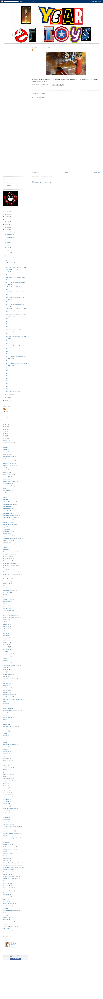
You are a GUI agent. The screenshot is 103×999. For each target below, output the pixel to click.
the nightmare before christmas (11, 878)
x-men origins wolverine (9, 926)
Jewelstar (5, 658)
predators (5, 765)
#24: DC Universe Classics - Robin (15, 292)
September (10, 240)
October (9, 237)
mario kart (6, 685)
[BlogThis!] (57, 85)
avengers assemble (8, 486)
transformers (6, 897)
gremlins (5, 613)
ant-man (5, 470)
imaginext (6, 638)
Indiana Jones (6, 640)
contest (5, 547)
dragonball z (6, 583)
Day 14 (8, 348)
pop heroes (6, 754)
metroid (5, 706)
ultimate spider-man (8, 903)
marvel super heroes (8, 694)
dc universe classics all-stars (10, 565)
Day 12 (8, 354)
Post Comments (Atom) (46, 176)
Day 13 (8, 351)
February (9, 258)
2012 (6, 227)
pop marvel (6, 756)
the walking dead (7, 883)
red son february (44, 86)
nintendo (5, 731)
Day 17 (8, 333)
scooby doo (6, 801)
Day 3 (8, 386)
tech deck (5, 835)
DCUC (5, 576)
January (9, 394)
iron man (5, 644)
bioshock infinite (7, 531)
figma (4, 588)
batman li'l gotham (8, 508)
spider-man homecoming (9, 808)
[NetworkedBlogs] (15, 956)
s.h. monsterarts (7, 794)
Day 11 (35, 50)
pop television (7, 760)
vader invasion (7, 906)
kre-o (4, 672)
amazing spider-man (8, 463)
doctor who (6, 581)
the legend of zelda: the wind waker (12, 865)
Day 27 (8, 274)
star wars (5, 817)
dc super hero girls (8, 558)
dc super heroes (7, 561)
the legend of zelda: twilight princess (13, 867)
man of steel (6, 683)
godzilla (5, 606)
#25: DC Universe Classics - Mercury (16, 287)
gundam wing (6, 619)
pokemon (5, 749)
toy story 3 (6, 894)
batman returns (7, 513)
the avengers (6, 842)
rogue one (5, 790)
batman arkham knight (9, 502)
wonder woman (7, 917)
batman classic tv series (9, 504)
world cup (5, 919)
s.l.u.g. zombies (7, 797)
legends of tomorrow (8, 674)
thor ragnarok (6, 885)
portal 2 (5, 763)
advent (5, 449)
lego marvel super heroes (9, 679)
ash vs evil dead (7, 477)
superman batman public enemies (12, 826)
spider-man (6, 806)
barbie (4, 495)
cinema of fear (7, 542)
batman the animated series (10, 515)
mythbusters (6, 722)
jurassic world (7, 663)
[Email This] (55, 85)
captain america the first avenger (12, 536)
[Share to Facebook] (61, 85)
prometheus (6, 769)
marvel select (6, 692)
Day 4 (8, 383)
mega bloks (6, 703)
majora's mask (7, 681)
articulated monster (8, 474)
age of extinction (7, 452)
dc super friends (7, 556)
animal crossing (7, 468)
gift (4, 604)
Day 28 (8, 260)
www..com (10, 940)
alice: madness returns (9, 456)
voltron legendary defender (10, 910)
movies (5, 719)
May (8, 250)
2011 (6, 230)
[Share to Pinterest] (63, 85)
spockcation (6, 810)
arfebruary (6, 472)
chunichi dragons (7, 540)
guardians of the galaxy (9, 615)
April (8, 253)
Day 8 (8, 373)
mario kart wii (7, 688)
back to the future (8, 490)
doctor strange (7, 579)
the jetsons (6, 858)
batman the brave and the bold (11, 518)
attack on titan (7, 483)
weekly (5, 915)
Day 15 (8, 343)
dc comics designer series (10, 552)
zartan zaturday (7, 931)
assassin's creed (7, 479)
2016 (6, 217)
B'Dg (4, 488)
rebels (4, 776)
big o (4, 527)
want (4, 913)
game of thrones (7, 597)
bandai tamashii (7, 493)
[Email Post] (52, 84)
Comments (8, 185)
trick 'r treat (6, 899)
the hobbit (6, 856)
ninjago (5, 729)
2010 (6, 398)
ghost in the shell (7, 599)
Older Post (97, 172)
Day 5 (8, 378)
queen (4, 772)
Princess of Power (7, 767)
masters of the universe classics (11, 699)
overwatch (6, 738)
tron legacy (6, 901)
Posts (7, 182)
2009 (6, 400)
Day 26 (8, 280)
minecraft (5, 713)
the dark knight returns (9, 847)
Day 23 (8, 302)
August (9, 242)
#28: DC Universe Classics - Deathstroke (14, 271)
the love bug (6, 874)
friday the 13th (7, 592)
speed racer (6, 803)
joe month (6, 660)
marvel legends (7, 690)
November (10, 234)
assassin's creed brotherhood (10, 481)
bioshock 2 (6, 529)
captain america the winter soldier (12, 538)
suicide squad (6, 819)
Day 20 (8, 321)
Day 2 (8, 389)
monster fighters (7, 717)
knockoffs (5, 669)
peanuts (5, 742)
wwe (4, 924)
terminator (6, 840)
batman (5, 499)
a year (4, 445)
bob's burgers (6, 533)
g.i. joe (5, 594)
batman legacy (7, 506)
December (9, 232)
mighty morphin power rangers (11, 710)
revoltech (5, 783)
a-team (5, 447)
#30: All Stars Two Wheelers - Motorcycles (14, 264)
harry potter (6, 624)
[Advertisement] (66, 156)
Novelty (6, 411)
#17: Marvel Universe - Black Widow (16, 346)
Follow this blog (15, 958)
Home (66, 172)
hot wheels (6, 635)
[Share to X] (59, 85)
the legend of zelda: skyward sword (12, 863)
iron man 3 (6, 649)
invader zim (6, 642)
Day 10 (8, 368)
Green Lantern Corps (8, 610)
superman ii (6, 829)
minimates (6, 715)
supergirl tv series (8, 824)
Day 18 (8, 326)
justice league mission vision (11, 665)
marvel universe (7, 697)
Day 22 (8, 311)
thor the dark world (8, 888)
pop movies (6, 758)
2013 (6, 224)
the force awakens (8, 853)
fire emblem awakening (9, 590)
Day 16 (8, 341)
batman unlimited (8, 520)
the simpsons (6, 881)
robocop (5, 785)
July (8, 245)
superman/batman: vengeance (11, 833)
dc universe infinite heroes (10, 572)
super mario (6, 822)
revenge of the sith (8, 781)
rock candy (6, 788)
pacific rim (6, 740)
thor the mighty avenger (9, 890)
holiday (5, 631)
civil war (5, 545)
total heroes (6, 892)
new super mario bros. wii (10, 726)
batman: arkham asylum (9, 524)
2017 (6, 214)
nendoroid (6, 724)
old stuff (5, 735)
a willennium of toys (8, 443)
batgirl (5, 497)
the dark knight (7, 844)
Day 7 (8, 376)
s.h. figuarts (6, 792)
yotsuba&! (6, 928)
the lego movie (7, 872)
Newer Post (35, 172)
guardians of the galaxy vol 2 (11, 617)
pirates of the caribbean (9, 744)
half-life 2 (5, 622)
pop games (6, 751)
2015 (6, 219)
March (9, 255)
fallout (5, 585)
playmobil (6, 747)
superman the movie (8, 831)
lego (4, 676)
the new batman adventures (10, 876)
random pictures (7, 774)
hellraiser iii (6, 629)
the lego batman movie (9, 869)
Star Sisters (6, 813)
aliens (4, 459)
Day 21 (8, 318)
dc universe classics (8, 563)
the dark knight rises (8, 849)
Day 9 (8, 370)
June (8, 247)
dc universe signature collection (11, 574)
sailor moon (6, 799)
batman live (6, 511)
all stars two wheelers (8, 461)
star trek (5, 815)
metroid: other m (7, 708)
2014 (6, 222)
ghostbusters (6, 601)
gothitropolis (6, 608)
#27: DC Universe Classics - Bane (15, 277)
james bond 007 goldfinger (10, 654)
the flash (5, 851)
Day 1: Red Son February (13, 391)
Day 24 (8, 294)
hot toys (5, 633)
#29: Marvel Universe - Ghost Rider (16, 267)
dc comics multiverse (8, 554)
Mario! (5, 409)
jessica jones (6, 656)
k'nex (4, 667)
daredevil (5, 549)
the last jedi (6, 860)
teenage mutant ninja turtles (10, 838)
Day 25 (8, 289)
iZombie (5, 651)
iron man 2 (6, 647)
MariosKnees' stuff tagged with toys (13, 945)
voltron (5, 908)
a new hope (6, 440)
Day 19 (8, 324)
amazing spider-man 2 (9, 465)
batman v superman (8, 522)
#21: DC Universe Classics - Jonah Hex (17, 309)
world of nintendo (8, 922)
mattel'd (5, 701)
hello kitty (6, 626)
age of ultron (6, 454)
